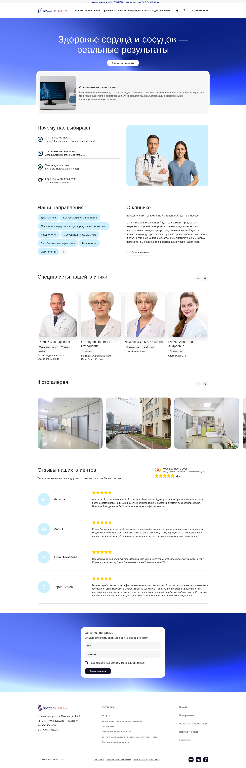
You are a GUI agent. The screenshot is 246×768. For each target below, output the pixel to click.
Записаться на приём (123, 62)
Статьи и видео (150, 10)
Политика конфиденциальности (146, 759)
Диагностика (48, 217)
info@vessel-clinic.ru (48, 729)
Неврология (89, 243)
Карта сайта (99, 759)
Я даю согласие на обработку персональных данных (116, 662)
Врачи (97, 10)
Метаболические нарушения (58, 243)
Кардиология (49, 234)
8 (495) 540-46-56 (200, 10)
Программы (109, 10)
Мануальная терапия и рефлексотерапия (122, 721)
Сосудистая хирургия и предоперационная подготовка (73, 226)
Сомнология (48, 251)
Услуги (106, 715)
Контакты (165, 10)
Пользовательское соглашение (118, 759)
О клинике (108, 707)
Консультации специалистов (80, 217)
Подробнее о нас (140, 252)
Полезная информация (128, 10)
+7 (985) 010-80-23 (150, 1)
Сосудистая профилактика (80, 234)
